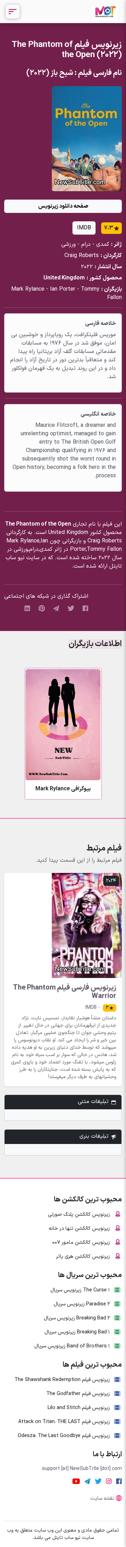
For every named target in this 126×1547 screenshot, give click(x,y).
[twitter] (71, 608)
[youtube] (76, 1481)
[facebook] (85, 608)
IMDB (84, 228)
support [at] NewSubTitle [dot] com (82, 1468)
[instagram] (109, 1481)
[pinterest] (41, 608)
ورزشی (68, 244)
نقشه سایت (102, 1498)
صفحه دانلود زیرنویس (63, 206)
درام (86, 244)
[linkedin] (27, 608)
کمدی (102, 244)
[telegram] (56, 608)
